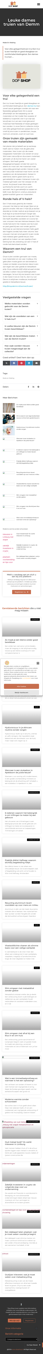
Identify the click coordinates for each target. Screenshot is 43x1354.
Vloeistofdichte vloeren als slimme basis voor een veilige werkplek (21, 946)
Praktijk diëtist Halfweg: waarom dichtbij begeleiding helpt (20, 861)
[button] (38, 663)
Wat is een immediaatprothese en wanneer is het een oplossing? (21, 1079)
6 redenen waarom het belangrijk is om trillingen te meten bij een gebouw (28, 452)
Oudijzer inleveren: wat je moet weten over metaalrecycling (20, 1276)
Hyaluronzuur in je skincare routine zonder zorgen (18, 728)
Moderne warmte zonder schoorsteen (15, 529)
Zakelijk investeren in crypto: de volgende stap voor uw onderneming (26, 547)
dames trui (31, 106)
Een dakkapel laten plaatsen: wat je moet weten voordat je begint (21, 1233)
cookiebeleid (26, 678)
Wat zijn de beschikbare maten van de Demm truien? (21, 337)
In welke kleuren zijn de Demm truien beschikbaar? (21, 327)
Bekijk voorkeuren (21, 692)
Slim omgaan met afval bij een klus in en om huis (19, 1034)
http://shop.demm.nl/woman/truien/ (18, 286)
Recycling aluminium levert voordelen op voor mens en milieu (21, 904)
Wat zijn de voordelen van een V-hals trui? (21, 317)
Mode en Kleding (9, 42)
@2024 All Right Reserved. (21, 1349)
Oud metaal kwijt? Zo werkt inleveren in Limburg (18, 1143)
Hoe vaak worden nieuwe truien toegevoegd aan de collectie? (21, 349)
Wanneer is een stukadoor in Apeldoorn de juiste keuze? (19, 771)
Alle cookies (21, 686)
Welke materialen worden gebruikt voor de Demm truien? (21, 306)
